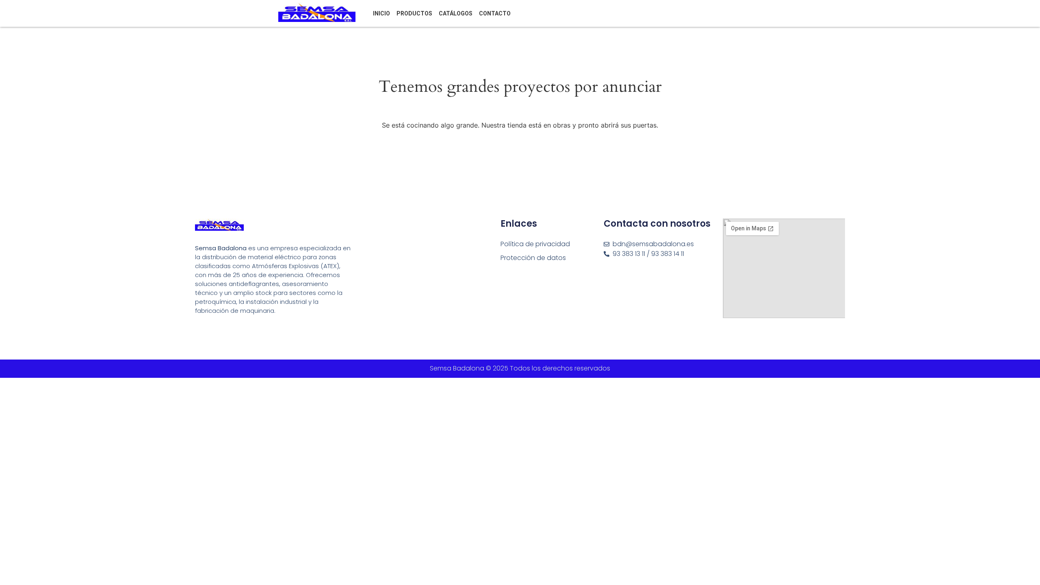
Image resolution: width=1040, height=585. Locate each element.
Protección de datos (533, 257)
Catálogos (455, 13)
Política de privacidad (535, 244)
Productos (414, 13)
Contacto (495, 13)
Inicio (381, 13)
